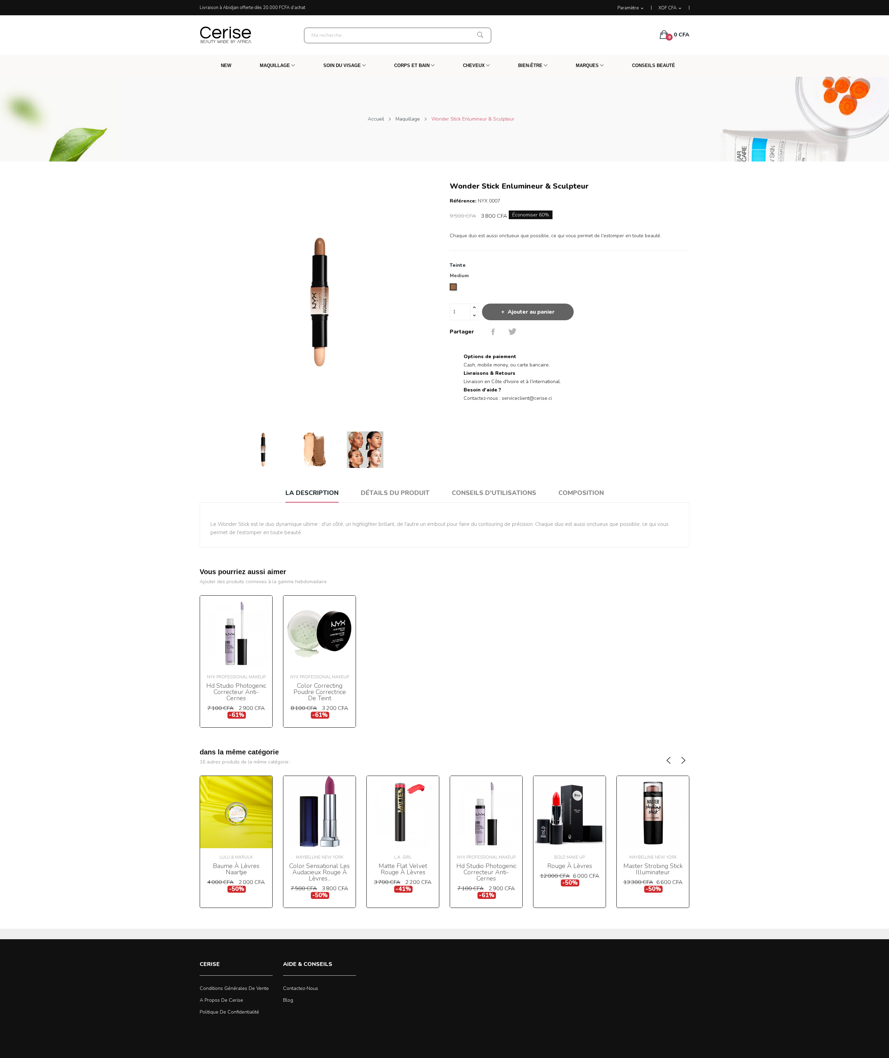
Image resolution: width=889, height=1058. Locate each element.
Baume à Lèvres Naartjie (236, 869)
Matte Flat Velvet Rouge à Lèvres (403, 869)
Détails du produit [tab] (395, 493)
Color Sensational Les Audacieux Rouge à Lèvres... (319, 872)
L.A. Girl (403, 857)
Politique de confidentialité (229, 1012)
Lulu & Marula (236, 857)
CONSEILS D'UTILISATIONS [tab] (494, 493)
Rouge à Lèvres (569, 866)
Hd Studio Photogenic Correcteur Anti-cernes (236, 692)
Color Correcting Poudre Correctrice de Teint (319, 692)
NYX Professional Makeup (236, 677)
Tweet (512, 332)
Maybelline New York (319, 857)
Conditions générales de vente (234, 988)
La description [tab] (312, 493)
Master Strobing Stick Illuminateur (653, 869)
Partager (493, 332)
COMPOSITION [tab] (581, 493)
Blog (288, 1000)
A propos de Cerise (221, 1000)
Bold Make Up (569, 857)
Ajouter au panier (531, 312)
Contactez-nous (300, 988)
